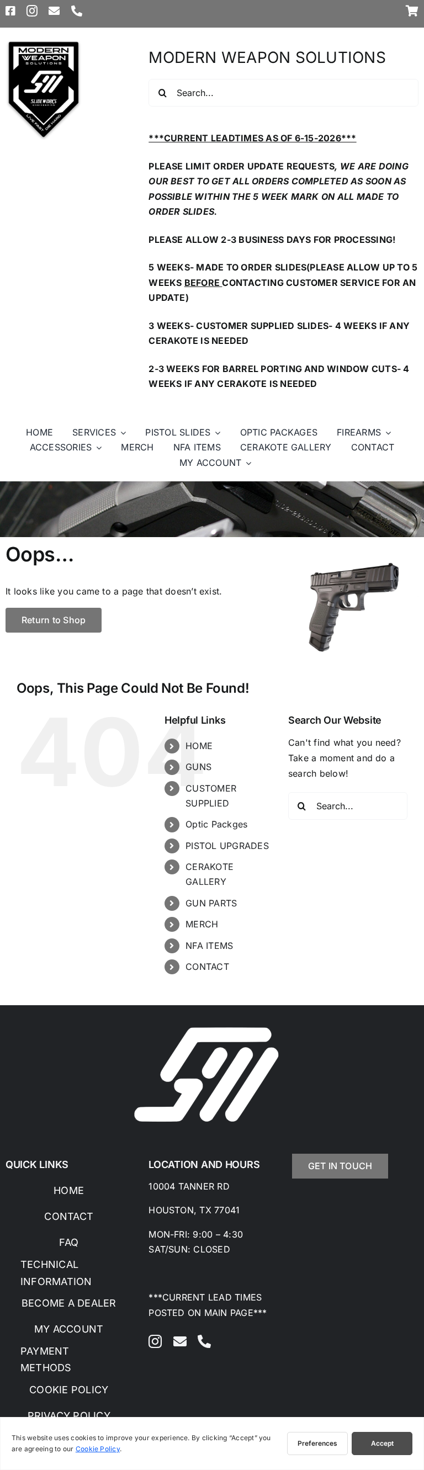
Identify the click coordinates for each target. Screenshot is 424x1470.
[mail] (54, 11)
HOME (199, 745)
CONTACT (207, 966)
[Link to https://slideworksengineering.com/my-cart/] (412, 11)
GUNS (198, 766)
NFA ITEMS (209, 945)
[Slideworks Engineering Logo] (44, 43)
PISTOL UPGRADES (227, 845)
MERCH (202, 924)
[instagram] (32, 11)
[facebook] (10, 11)
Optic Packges (216, 824)
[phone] (76, 11)
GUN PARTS (211, 903)
